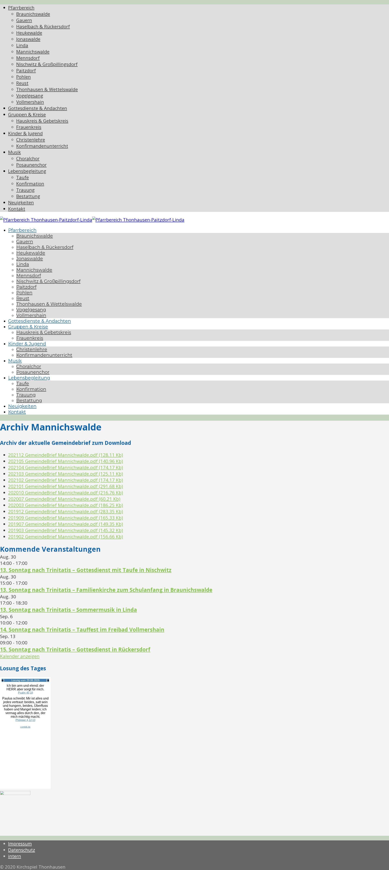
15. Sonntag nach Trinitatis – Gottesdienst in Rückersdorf (75, 649)
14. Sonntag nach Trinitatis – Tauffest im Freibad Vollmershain (82, 629)
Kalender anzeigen (20, 656)
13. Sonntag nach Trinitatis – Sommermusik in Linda (68, 609)
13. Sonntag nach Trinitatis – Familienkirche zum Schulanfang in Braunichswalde (106, 589)
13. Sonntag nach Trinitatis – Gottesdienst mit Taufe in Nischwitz (85, 570)
